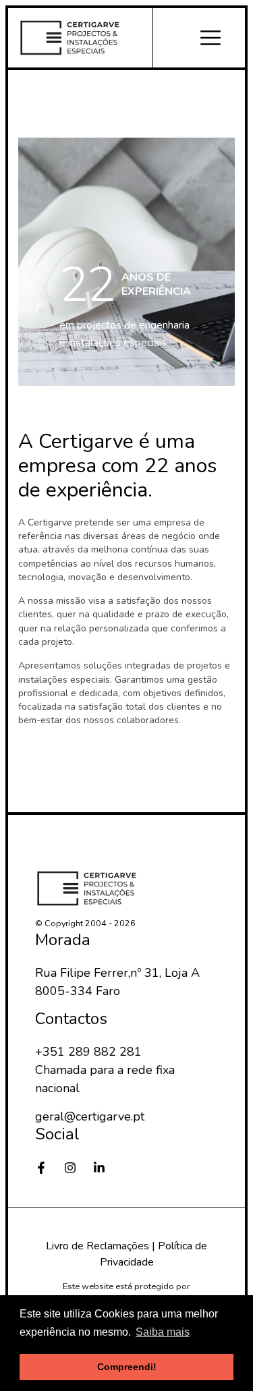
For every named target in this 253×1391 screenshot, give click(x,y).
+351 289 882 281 (88, 1052)
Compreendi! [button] (127, 1366)
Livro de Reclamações (97, 1246)
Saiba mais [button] (163, 1332)
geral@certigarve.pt (89, 1116)
